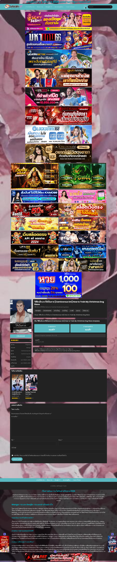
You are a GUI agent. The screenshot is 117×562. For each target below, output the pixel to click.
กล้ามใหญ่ (57, 311)
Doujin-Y (57, 480)
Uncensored (47, 311)
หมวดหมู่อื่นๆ (66, 480)
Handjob (38, 311)
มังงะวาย (49, 480)
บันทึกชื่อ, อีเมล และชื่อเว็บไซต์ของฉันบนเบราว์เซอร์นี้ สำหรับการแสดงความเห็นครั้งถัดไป (40, 455)
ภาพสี (71, 311)
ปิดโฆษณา (59, 551)
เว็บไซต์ (13, 448)
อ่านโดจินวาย (40, 480)
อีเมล (60, 440)
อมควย (78, 311)
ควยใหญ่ (64, 311)
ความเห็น (14, 416)
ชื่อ (12, 440)
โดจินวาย (85, 311)
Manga (28, 347)
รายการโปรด (77, 480)
